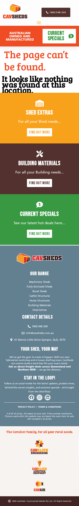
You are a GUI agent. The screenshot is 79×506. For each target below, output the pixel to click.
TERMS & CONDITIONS (49, 407)
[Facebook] (31, 397)
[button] (39, 22)
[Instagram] (39, 397)
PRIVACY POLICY (26, 407)
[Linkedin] (47, 397)
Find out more (39, 132)
